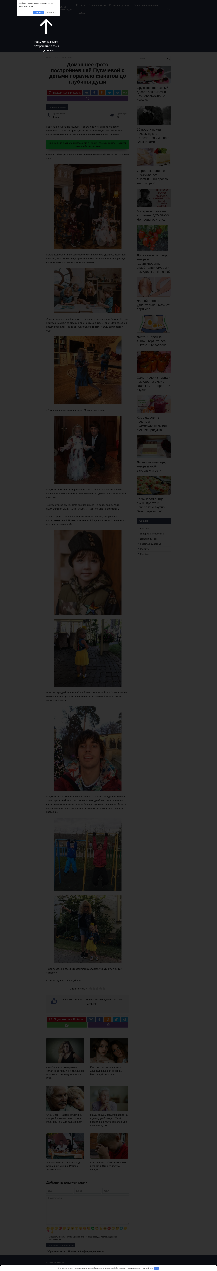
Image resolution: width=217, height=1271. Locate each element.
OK (156, 1268)
